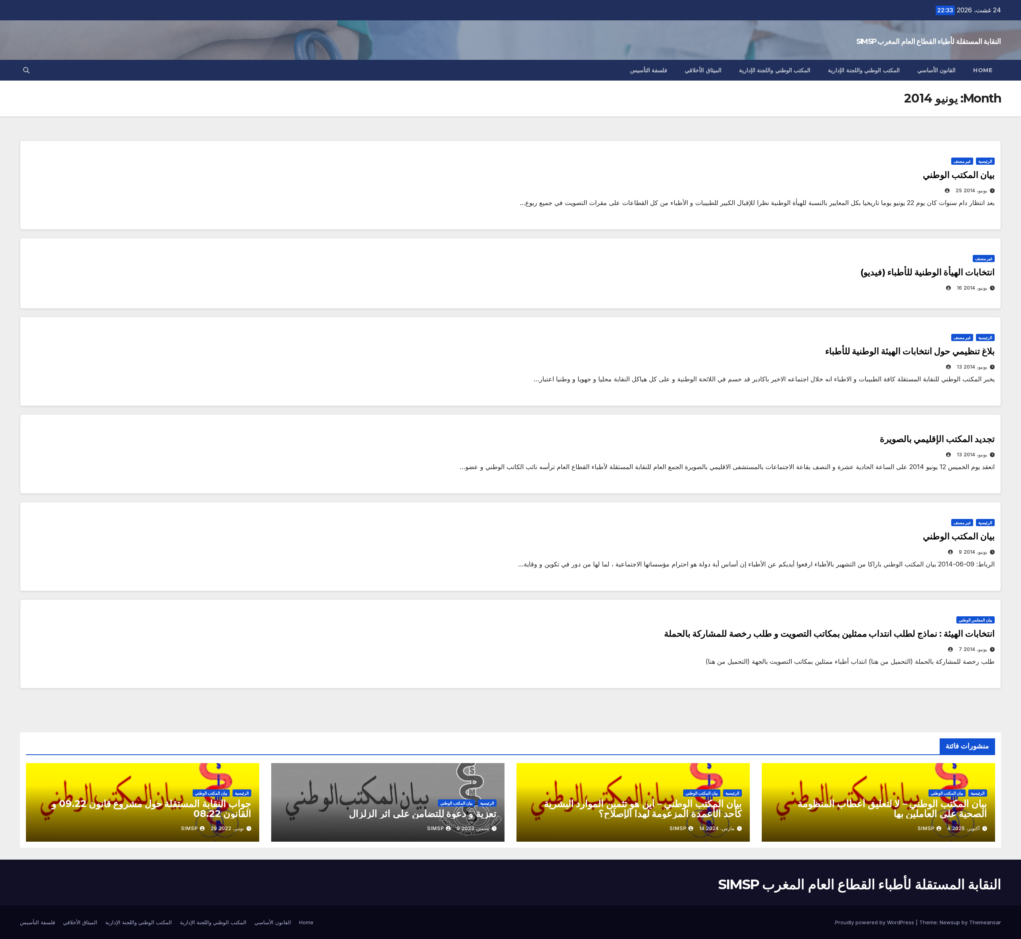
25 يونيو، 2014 (971, 190)
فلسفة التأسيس (649, 70)
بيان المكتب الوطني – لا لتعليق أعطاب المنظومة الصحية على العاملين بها (892, 808)
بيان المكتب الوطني (959, 175)
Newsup (950, 922)
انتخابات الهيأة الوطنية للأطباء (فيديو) (927, 272)
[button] (26, 70)
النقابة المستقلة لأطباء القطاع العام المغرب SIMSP (928, 41)
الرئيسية (985, 161)
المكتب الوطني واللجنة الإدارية (864, 70)
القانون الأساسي (936, 70)
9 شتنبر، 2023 (473, 828)
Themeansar (985, 922)
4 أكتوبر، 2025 (963, 828)
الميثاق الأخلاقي (703, 70)
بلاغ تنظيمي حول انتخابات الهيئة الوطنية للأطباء (910, 351)
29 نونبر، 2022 (227, 828)
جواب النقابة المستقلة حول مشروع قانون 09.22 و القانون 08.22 (151, 808)
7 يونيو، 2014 (973, 649)
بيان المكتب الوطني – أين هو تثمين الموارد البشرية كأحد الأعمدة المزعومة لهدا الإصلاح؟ (643, 808)
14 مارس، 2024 (716, 828)
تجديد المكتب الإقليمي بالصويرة (937, 439)
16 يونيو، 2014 (972, 288)
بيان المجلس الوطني (975, 619)
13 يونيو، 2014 (972, 367)
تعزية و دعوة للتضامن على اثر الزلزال (423, 813)
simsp (926, 828)
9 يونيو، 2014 (973, 552)
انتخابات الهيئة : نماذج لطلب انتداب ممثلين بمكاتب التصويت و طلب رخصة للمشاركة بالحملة (829, 633)
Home (982, 70)
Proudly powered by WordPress (875, 922)
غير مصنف (962, 161)
